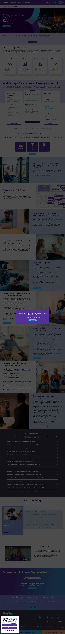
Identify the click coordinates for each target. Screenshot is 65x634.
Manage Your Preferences (9, 630)
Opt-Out (9, 627)
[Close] (17, 617)
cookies (5, 618)
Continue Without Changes (9, 625)
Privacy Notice (13, 623)
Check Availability (32, 320)
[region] (10, 624)
